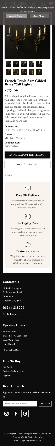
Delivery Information (13, 371)
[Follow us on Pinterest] (25, 413)
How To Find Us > (12, 350)
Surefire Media (34, 440)
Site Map (39, 437)
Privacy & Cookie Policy (23, 437)
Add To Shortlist (27, 164)
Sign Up (45, 403)
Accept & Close (16, 15)
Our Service (8, 367)
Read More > (39, 15)
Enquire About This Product (27, 155)
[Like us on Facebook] (15, 413)
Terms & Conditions (42, 433)
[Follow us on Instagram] (6, 413)
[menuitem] (27, 367)
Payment (7, 375)
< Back (8, 175)
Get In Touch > (10, 314)
